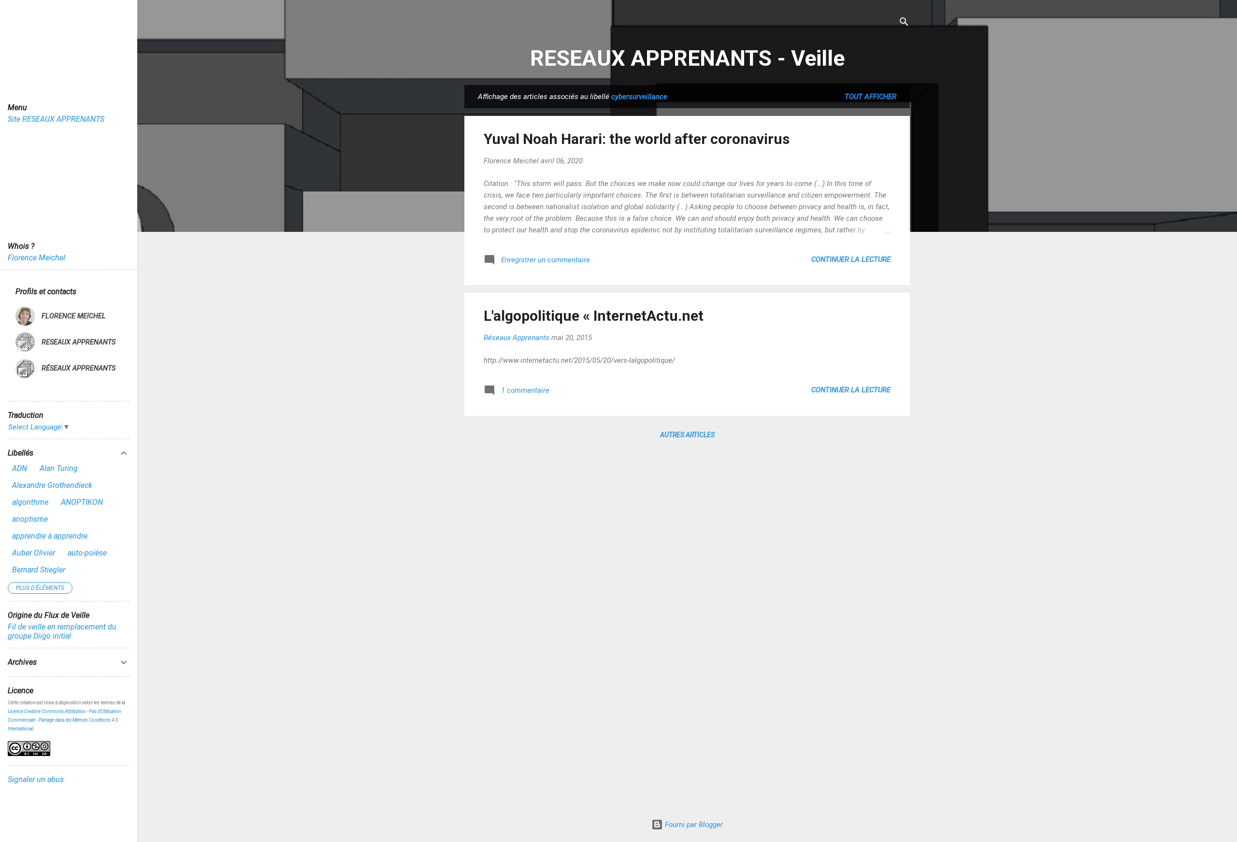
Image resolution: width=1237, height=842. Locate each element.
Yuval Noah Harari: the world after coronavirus (637, 138)
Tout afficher (870, 96)
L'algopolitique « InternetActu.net (594, 315)
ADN (19, 468)
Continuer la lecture (851, 259)
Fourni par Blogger (693, 824)
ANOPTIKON (82, 502)
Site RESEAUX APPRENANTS (56, 119)
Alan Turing (59, 468)
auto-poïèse (87, 552)
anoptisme (30, 519)
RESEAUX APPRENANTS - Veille (687, 58)
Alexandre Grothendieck (52, 485)
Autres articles (687, 435)
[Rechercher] (904, 22)
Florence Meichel (36, 257)
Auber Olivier (33, 552)
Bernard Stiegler (38, 569)
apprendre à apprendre (49, 536)
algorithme (30, 502)
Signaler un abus (36, 779)
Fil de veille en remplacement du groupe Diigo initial (62, 631)
